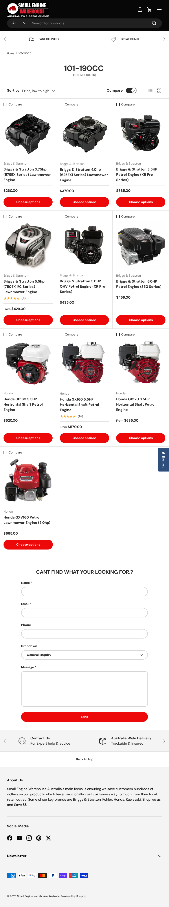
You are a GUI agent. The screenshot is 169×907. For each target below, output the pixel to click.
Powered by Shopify (73, 896)
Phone (26, 625)
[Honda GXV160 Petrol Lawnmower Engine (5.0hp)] (28, 481)
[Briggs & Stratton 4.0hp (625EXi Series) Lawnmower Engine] (84, 133)
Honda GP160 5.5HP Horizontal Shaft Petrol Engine (23, 404)
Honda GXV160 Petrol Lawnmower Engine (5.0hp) (27, 520)
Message (27, 667)
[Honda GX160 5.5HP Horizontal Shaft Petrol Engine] (84, 363)
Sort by (13, 90)
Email (25, 604)
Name (25, 583)
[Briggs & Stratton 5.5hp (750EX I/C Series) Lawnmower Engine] (28, 245)
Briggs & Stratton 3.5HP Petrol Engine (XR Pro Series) (136, 174)
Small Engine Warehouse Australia (38, 896)
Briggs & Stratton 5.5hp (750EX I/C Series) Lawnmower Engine (24, 286)
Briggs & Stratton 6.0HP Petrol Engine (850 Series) (138, 284)
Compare (115, 90)
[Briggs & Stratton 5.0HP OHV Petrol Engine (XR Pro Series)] (84, 245)
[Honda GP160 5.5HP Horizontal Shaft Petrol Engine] (28, 363)
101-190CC (25, 53)
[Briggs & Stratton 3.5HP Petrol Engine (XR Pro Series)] (140, 133)
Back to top (84, 759)
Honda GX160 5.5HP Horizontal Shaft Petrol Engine (79, 404)
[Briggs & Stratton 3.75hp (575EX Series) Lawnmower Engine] (28, 133)
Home (10, 53)
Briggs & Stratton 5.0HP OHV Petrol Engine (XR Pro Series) (82, 286)
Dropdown (29, 646)
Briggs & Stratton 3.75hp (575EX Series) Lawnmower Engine (27, 174)
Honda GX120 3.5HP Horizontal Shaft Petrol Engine (135, 404)
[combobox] (84, 23)
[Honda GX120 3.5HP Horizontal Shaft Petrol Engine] (140, 363)
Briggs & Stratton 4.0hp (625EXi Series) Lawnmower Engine (84, 174)
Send (84, 717)
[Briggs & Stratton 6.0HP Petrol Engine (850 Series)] (140, 245)
